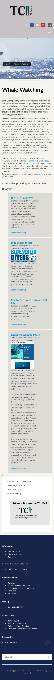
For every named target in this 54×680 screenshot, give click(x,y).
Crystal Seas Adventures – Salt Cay (29, 301)
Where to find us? (15, 554)
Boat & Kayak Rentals (16, 485)
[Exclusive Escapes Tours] (22, 355)
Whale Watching (13, 493)
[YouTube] (37, 25)
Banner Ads (12, 593)
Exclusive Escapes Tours (25, 334)
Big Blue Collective (22, 198)
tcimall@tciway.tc (14, 642)
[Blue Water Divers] (23, 255)
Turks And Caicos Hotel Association (22, 628)
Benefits (11, 583)
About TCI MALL (14, 551)
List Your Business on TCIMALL (20, 585)
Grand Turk (33, 161)
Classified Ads (14, 590)
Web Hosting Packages (17, 569)
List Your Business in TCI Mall (29, 503)
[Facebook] (32, 25)
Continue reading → (19, 232)
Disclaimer (12, 557)
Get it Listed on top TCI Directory (21, 588)
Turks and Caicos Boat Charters (20, 481)
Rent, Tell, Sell (13, 621)
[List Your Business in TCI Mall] (25, 512)
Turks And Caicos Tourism (18, 626)
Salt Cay (45, 161)
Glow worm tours (14, 489)
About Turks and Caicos (17, 623)
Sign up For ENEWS (15, 607)
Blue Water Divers (22, 242)
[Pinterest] (43, 25)
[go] (48, 657)
